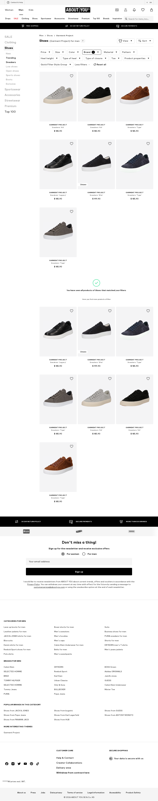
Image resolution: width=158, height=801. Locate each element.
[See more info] (58, 135)
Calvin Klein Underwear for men (68, 645)
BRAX (6, 676)
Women (9, 10)
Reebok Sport (60, 671)
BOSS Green (110, 667)
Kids (31, 10)
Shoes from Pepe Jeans (15, 715)
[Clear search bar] (151, 19)
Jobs (43, 793)
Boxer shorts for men (64, 627)
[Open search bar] (125, 18)
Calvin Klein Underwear (115, 685)
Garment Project (64, 35)
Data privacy (56, 793)
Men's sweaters (61, 632)
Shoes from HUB (61, 720)
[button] (126, 40)
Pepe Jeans (59, 694)
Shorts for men (112, 641)
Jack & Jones (111, 676)
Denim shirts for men (13, 645)
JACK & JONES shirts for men (17, 636)
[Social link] (7, 764)
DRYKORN (58, 667)
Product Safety (133, 793)
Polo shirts (9, 654)
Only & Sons (59, 685)
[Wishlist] (143, 10)
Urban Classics (61, 680)
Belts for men (60, 649)
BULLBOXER (59, 689)
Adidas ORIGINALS (113, 671)
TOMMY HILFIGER (12, 680)
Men (21, 10)
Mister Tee (110, 689)
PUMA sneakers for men (116, 636)
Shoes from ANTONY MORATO (119, 715)
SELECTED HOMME (13, 671)
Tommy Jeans (10, 689)
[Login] (125, 10)
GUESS (108, 680)
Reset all (101, 64)
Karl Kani (58, 676)
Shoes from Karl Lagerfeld (66, 715)
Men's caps (59, 641)
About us (21, 793)
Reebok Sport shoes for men (17, 649)
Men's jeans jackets (114, 649)
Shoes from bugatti (63, 711)
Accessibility (115, 793)
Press (33, 793)
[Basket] (151, 10)
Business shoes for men (115, 632)
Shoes (50, 35)
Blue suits (8, 641)
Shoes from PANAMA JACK (16, 720)
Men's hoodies (61, 636)
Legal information (95, 793)
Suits (107, 627)
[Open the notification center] (134, 10)
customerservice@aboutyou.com (49, 587)
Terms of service (75, 793)
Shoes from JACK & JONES (16, 711)
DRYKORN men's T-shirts (116, 645)
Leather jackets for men (15, 632)
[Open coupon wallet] (117, 10)
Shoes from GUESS (114, 711)
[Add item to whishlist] (71, 76)
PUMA (6, 694)
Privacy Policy (33, 584)
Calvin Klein (9, 667)
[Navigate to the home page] (20, 752)
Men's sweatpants (63, 654)
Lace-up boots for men (14, 627)
